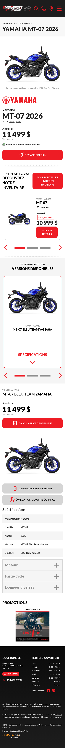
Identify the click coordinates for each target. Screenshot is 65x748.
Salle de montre (9, 23)
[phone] (44, 8)
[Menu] (59, 8)
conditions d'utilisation (31, 717)
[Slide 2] (32, 248)
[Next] (60, 248)
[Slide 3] (45, 248)
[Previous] (5, 248)
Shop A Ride (23, 731)
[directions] (51, 8)
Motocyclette (25, 23)
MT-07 (41, 203)
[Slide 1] (20, 248)
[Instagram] (53, 691)
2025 (12, 121)
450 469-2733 (14, 680)
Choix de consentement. (51, 717)
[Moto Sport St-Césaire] (16, 8)
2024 (18, 121)
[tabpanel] (46, 674)
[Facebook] (48, 691)
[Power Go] (32, 735)
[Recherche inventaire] (36, 8)
